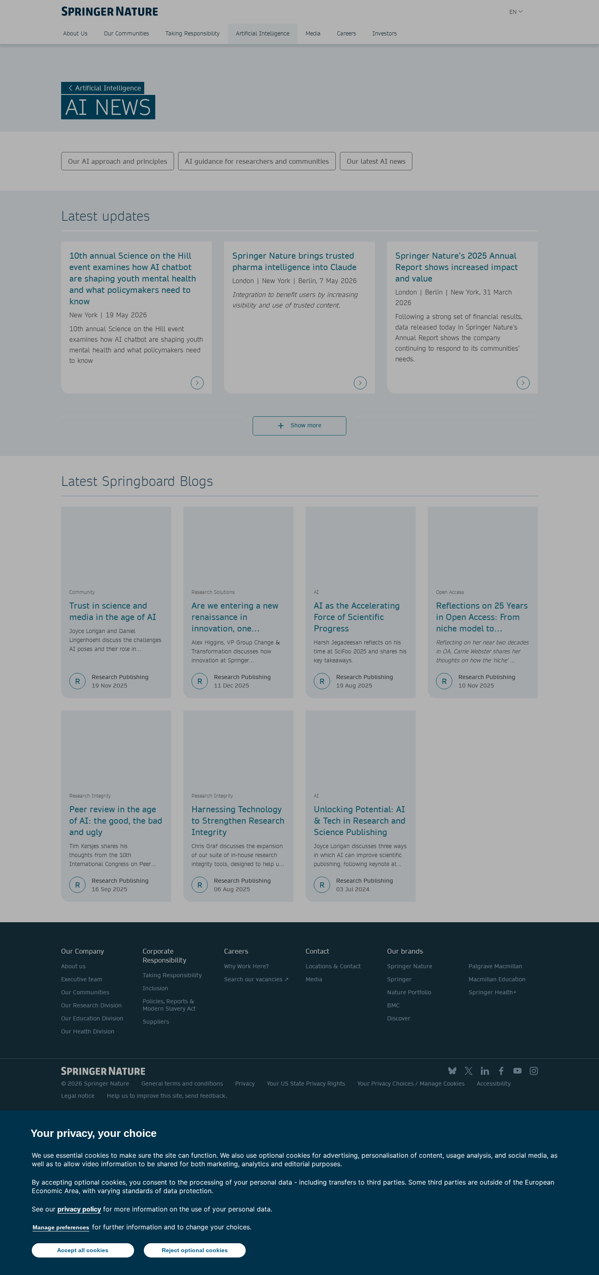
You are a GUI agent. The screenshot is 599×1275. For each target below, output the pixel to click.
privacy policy (79, 1209)
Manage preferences (61, 1227)
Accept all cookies (82, 1250)
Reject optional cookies (195, 1250)
